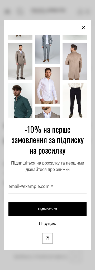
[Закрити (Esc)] (83, 27)
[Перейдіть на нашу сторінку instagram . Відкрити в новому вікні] (47, 238)
